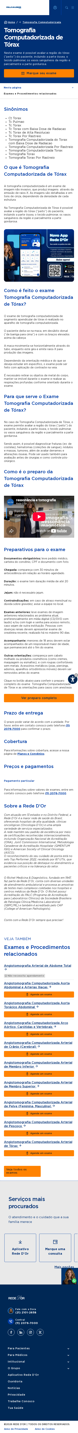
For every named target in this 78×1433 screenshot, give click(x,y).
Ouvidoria (15, 1381)
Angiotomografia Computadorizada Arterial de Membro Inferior (38, 1064)
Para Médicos (17, 1355)
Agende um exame (41, 994)
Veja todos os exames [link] (16, 1171)
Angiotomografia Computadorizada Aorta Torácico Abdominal (37, 1005)
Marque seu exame (41, 73)
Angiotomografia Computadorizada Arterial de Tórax (38, 1144)
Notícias (14, 1388)
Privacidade (16, 1395)
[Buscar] (67, 7)
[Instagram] (30, 1332)
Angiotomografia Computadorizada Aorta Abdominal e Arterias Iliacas (37, 985)
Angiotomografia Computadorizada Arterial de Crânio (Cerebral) (38, 1044)
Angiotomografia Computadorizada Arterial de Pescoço (38, 1124)
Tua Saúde (15, 1408)
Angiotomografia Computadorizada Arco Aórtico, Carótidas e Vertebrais (36, 1025)
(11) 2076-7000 (55, 793)
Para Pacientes (19, 1348)
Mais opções (64, 1267)
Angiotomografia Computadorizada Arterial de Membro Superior (38, 1084)
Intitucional (16, 1361)
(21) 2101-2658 (26, 1312)
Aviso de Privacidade (16, 1429)
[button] (39, 88)
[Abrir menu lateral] (73, 7)
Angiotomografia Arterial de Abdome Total (37, 965)
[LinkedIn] (21, 1332)
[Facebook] (11, 1332)
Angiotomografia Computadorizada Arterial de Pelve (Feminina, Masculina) (38, 1104)
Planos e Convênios (30, 754)
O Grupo (14, 1368)
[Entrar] (55, 7)
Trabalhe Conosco (21, 1401)
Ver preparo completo (39, 698)
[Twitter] (40, 1332)
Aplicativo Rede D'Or (23, 1375)
